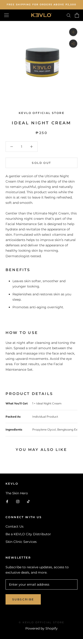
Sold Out (41, 163)
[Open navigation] (6, 15)
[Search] (69, 15)
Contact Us (15, 526)
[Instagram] (17, 501)
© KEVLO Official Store (41, 622)
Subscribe (23, 599)
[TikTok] (28, 501)
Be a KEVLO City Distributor (28, 534)
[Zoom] (73, 32)
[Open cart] (77, 15)
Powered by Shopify (41, 628)
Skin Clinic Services (21, 542)
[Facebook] (7, 501)
